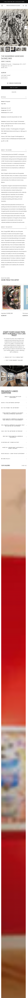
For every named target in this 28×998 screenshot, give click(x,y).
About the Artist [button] (6, 227)
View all (24, 465)
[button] (2, 5)
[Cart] (26, 5)
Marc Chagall (6, 61)
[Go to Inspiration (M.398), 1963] (11, 297)
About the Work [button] (6, 150)
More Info (4, 67)
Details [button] (3, 97)
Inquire (14, 92)
